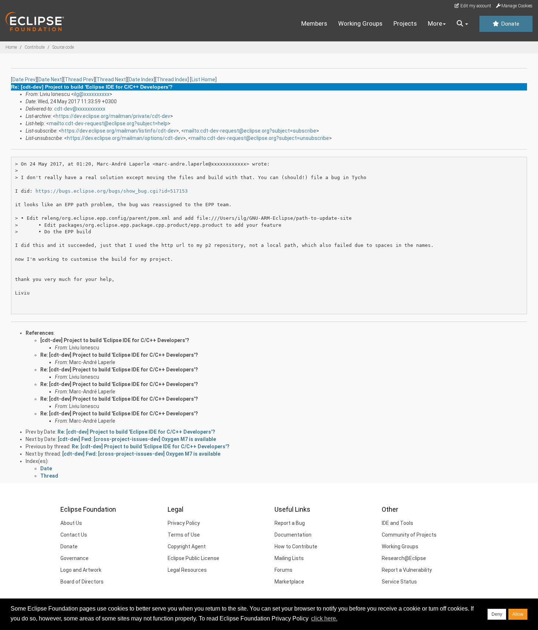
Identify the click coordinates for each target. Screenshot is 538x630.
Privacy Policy (184, 523)
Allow (517, 614)
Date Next (50, 79)
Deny (497, 614)
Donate (509, 24)
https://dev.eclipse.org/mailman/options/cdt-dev (125, 138)
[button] (462, 24)
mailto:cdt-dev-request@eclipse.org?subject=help (108, 123)
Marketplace (289, 582)
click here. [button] (324, 618)
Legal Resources (187, 570)
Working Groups (360, 23)
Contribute (35, 47)
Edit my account (475, 5)
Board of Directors (82, 582)
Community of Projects (409, 535)
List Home (203, 79)
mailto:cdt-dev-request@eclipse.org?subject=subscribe (250, 131)
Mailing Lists (289, 558)
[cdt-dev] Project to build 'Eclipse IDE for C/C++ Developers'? (114, 340)
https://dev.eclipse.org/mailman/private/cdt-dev (113, 116)
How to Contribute (295, 546)
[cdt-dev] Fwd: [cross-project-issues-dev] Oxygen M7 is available (137, 439)
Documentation (292, 535)
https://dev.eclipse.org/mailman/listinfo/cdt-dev (118, 131)
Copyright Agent (187, 546)
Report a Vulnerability (407, 570)
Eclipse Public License (193, 558)
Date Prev (24, 79)
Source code (63, 47)
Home (11, 47)
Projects (405, 23)
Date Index (141, 79)
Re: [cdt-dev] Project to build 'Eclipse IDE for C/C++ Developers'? (119, 355)
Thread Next (111, 79)
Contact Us (73, 535)
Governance (74, 558)
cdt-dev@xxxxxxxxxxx (79, 109)
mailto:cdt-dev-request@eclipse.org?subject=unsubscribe (260, 138)
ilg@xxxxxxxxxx (91, 94)
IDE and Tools (397, 523)
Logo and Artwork (80, 570)
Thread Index (172, 79)
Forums (283, 570)
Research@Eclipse (404, 558)
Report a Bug (289, 523)
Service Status (399, 582)
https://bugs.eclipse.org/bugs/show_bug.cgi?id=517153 (112, 191)
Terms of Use (184, 535)
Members (314, 23)
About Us (71, 523)
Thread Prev (79, 79)
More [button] (435, 23)
